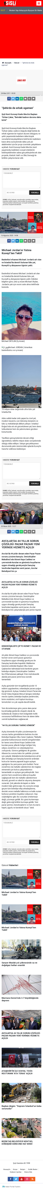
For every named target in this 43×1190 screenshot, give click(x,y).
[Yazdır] (29, 98)
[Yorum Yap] (33, 98)
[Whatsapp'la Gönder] (21, 98)
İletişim (22, 1169)
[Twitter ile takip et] (16, 1179)
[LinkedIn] (17, 98)
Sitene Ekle (28, 1172)
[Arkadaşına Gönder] (25, 98)
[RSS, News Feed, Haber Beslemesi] (32, 1179)
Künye (15, 1169)
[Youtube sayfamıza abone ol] (21, 1179)
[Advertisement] (21, 36)
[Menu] (39, 3)
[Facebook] (9, 98)
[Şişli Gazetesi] (10, 3)
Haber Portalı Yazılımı (12, 1187)
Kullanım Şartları (16, 1172)
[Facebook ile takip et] (10, 1179)
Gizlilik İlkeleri (32, 1169)
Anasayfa (6, 1169)
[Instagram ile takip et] (27, 1179)
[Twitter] (13, 98)
